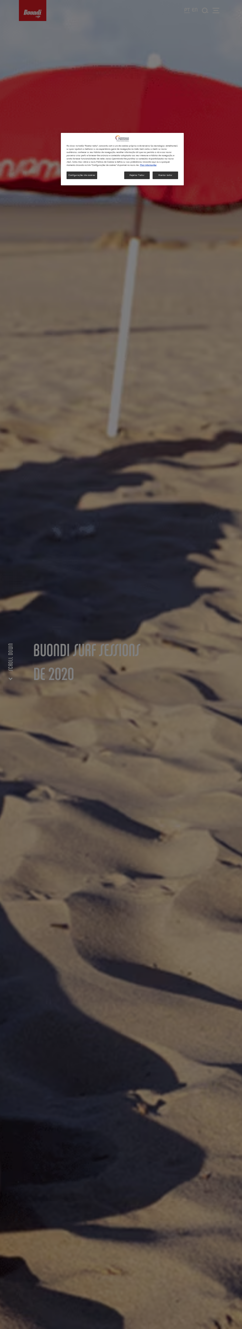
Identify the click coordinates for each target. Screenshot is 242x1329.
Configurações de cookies (81, 175)
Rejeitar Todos (137, 175)
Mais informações (148, 165)
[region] (122, 159)
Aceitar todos (165, 175)
